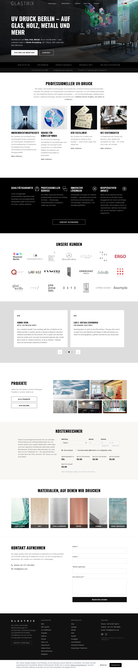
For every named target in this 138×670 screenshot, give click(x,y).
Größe (103, 434)
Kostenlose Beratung (24, 52)
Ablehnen (103, 665)
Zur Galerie (24, 400)
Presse (43, 639)
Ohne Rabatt (68, 445)
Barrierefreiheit (46, 651)
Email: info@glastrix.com (110, 630)
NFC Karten (45, 627)
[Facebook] (102, 634)
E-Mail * (75, 551)
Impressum (45, 645)
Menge (91, 434)
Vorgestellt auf (63, 70)
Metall (73, 630)
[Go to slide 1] (65, 346)
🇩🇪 (125, 3)
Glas (72, 624)
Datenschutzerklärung (78, 665)
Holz (72, 633)
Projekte (44, 633)
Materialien (66, 3)
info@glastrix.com (20, 563)
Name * (75, 541)
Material (64, 434)
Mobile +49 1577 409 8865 (24, 560)
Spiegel (74, 627)
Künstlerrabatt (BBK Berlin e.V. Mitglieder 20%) (94, 445)
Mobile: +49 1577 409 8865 (110, 627)
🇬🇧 (122, 3)
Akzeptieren (115, 665)
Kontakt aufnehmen (69, 222)
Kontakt (96, 3)
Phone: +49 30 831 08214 (110, 624)
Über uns (87, 3)
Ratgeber (44, 654)
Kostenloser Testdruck (79, 648)
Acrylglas (74, 639)
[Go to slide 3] (72, 346)
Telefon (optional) (78, 561)
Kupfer (73, 636)
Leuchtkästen (76, 642)
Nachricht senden (99, 594)
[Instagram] (106, 634)
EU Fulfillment (46, 630)
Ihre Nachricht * (78, 572)
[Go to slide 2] (69, 346)
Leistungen (52, 3)
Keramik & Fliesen (77, 645)
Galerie (77, 3)
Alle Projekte (24, 394)
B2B (42, 624)
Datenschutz (45, 648)
